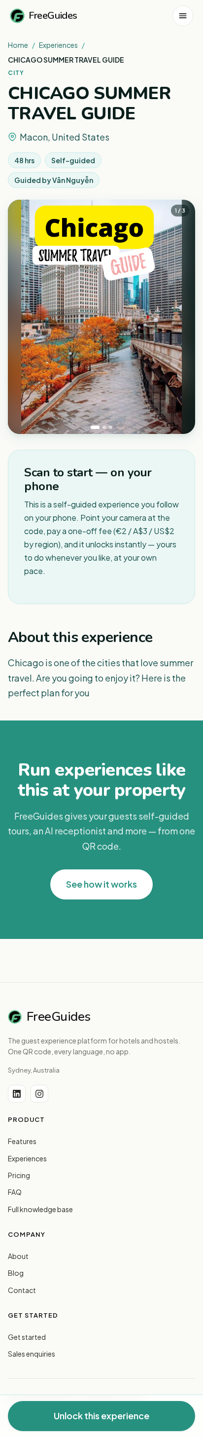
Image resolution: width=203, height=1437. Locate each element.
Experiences (58, 44)
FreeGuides (53, 15)
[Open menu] (182, 15)
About (18, 1256)
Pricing (19, 1175)
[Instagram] (39, 1094)
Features (22, 1141)
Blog (16, 1272)
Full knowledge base (40, 1209)
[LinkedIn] (17, 1094)
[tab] (95, 427)
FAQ (15, 1191)
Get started (27, 1336)
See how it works (101, 884)
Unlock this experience (101, 1415)
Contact (22, 1290)
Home (18, 44)
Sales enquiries (31, 1353)
